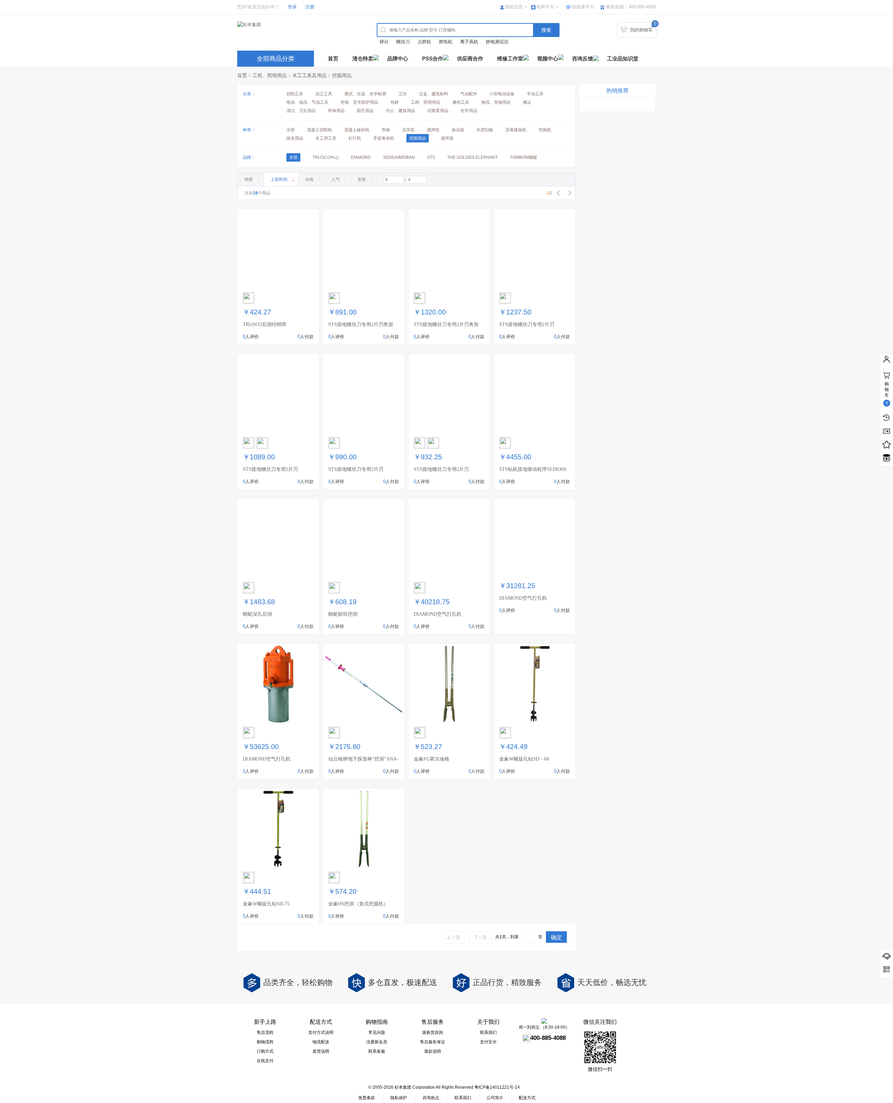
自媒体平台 (583, 6)
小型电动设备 (502, 93)
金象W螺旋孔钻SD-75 (266, 903)
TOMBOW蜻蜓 (523, 157)
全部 (290, 129)
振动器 (458, 129)
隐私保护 (398, 1097)
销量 (249, 179)
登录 (292, 6)
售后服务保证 (432, 1041)
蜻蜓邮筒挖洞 (343, 614)
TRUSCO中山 (326, 157)
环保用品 (336, 110)
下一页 (480, 937)
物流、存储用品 (496, 102)
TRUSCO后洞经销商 (264, 324)
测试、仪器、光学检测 (365, 93)
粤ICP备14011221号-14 (497, 1087)
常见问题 (376, 1032)
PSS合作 (432, 58)
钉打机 (354, 138)
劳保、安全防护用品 (359, 102)
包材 (394, 102)
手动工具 (535, 93)
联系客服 (376, 1051)
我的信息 (514, 6)
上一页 (453, 937)
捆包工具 (460, 102)
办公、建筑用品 (400, 110)
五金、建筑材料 (433, 93)
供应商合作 (470, 58)
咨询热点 (430, 1097)
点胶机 (424, 41)
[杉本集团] (298, 24)
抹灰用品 (294, 138)
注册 (309, 6)
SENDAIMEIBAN (399, 157)
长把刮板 (484, 129)
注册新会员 (376, 1041)
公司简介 (495, 1097)
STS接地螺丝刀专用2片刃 (526, 324)
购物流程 (265, 1041)
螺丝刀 (403, 41)
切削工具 (294, 93)
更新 (362, 179)
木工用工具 (325, 138)
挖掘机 (545, 129)
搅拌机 (433, 129)
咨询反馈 (582, 58)
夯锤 (386, 129)
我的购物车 (641, 29)
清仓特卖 (362, 58)
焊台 (384, 41)
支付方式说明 (320, 1032)
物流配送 (321, 1041)
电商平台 (545, 6)
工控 (402, 93)
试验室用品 (437, 110)
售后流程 (265, 1032)
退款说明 (432, 1051)
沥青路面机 (515, 129)
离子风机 (469, 41)
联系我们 (488, 1032)
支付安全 (488, 1041)
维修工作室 (510, 58)
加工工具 (323, 93)
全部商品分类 (275, 58)
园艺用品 (365, 110)
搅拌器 (447, 138)
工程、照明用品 (270, 75)
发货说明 (321, 1051)
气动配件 (468, 93)
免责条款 (366, 1097)
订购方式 (265, 1051)
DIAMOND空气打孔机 (437, 614)
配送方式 (527, 1097)
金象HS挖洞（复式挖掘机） (358, 903)
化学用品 (468, 110)
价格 (309, 179)
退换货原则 (432, 1032)
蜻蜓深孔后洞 (257, 614)
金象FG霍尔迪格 (431, 759)
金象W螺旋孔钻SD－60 (524, 759)
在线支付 (265, 1060)
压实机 (408, 129)
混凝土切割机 (319, 129)
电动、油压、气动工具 (307, 102)
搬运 (527, 102)
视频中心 (547, 58)
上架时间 (279, 179)
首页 (333, 58)
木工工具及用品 (309, 75)
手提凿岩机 (383, 138)
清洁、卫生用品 (301, 110)
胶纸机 (445, 41)
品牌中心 (397, 58)
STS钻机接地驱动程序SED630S (532, 469)
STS (431, 157)
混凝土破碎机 (356, 129)
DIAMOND (361, 157)
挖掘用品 (342, 75)
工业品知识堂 (622, 58)
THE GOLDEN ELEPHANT (472, 157)
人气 (335, 179)
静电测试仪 (497, 41)
